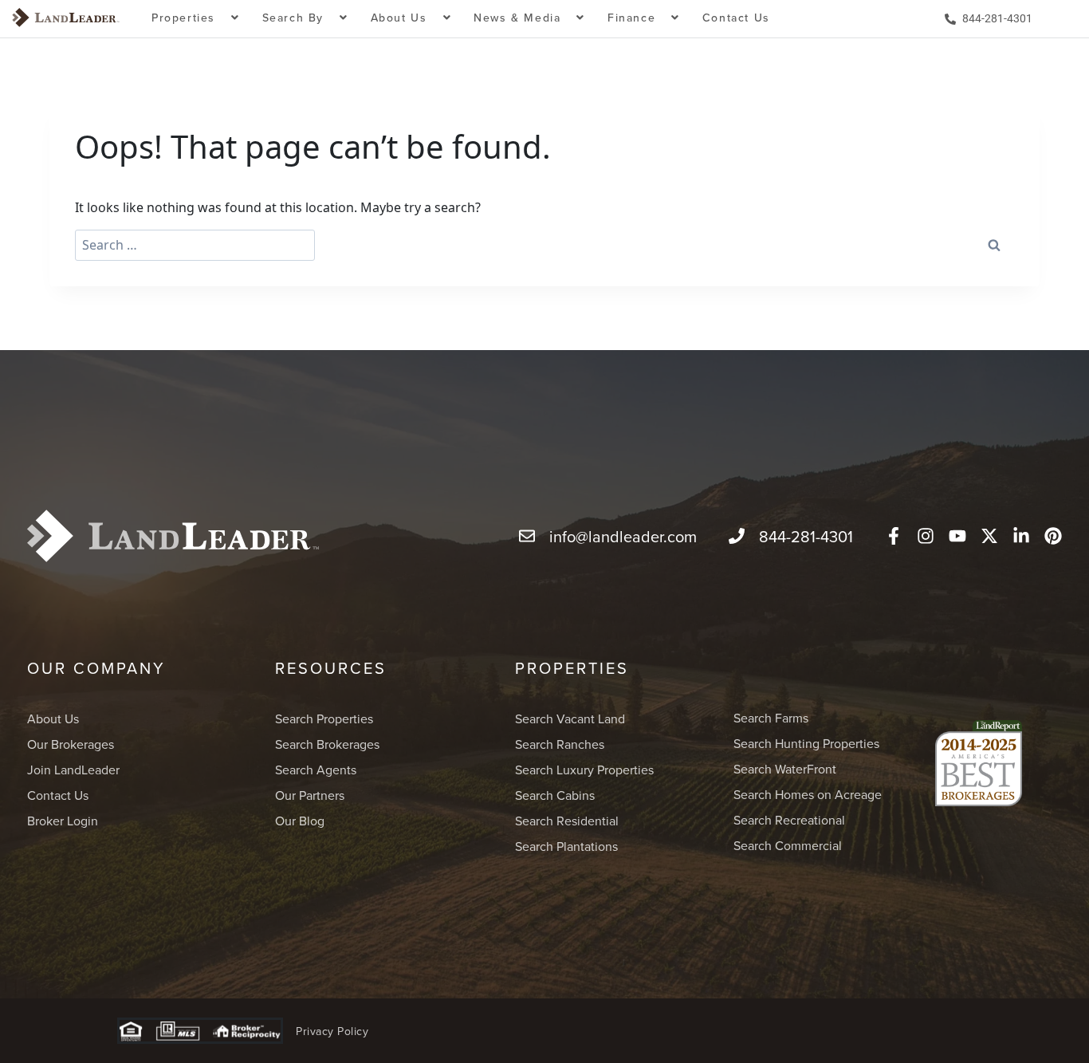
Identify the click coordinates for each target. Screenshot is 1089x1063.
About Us (53, 718)
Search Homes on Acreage (807, 794)
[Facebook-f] (893, 536)
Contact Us (736, 18)
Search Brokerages (327, 744)
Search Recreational (789, 820)
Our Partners (309, 795)
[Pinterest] (1053, 536)
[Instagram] (925, 536)
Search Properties (324, 718)
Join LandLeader (73, 769)
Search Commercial (787, 845)
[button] (195, 18)
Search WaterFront (784, 769)
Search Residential (567, 820)
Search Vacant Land (570, 718)
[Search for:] (195, 245)
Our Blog (299, 820)
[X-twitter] (989, 536)
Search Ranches (559, 744)
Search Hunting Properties (806, 743)
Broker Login (62, 820)
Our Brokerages (70, 744)
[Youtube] (957, 536)
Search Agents (315, 769)
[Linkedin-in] (1021, 536)
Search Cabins (555, 795)
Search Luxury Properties (584, 769)
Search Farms (770, 717)
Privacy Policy (332, 1031)
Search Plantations (566, 846)
